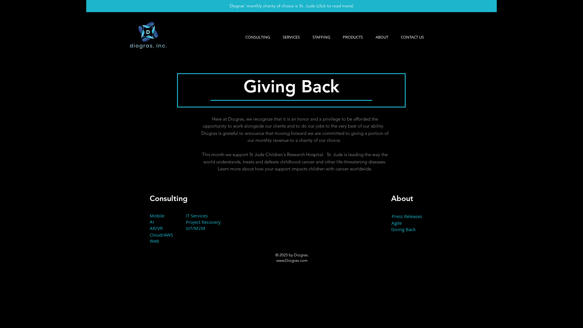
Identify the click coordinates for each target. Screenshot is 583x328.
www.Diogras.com (292, 260)
